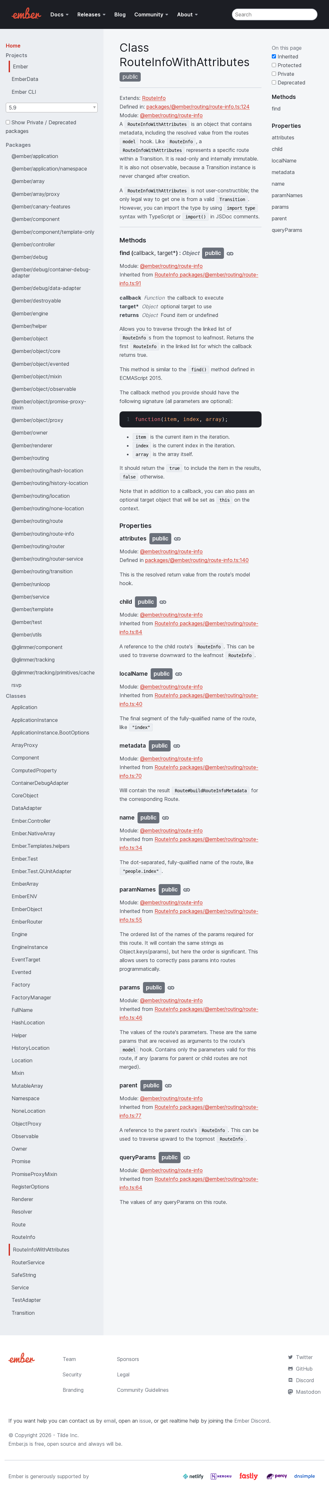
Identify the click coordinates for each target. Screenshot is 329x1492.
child (277, 149)
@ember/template (32, 609)
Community (148, 14)
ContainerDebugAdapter (40, 783)
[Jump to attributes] (177, 538)
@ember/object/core (36, 351)
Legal (123, 1374)
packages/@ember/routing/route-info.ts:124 (198, 106)
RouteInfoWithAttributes (41, 1249)
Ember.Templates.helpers (41, 846)
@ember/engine (30, 313)
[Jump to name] (165, 817)
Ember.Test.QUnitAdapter (41, 871)
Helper (19, 1035)
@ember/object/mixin (37, 376)
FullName (22, 1010)
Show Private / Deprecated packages (41, 126)
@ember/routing (30, 458)
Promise (21, 1161)
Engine (19, 934)
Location (22, 1060)
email (110, 1420)
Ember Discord (251, 1420)
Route (19, 1224)
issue (145, 1420)
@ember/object (30, 338)
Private (285, 74)
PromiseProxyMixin (34, 1174)
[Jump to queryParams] (186, 1157)
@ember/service (30, 596)
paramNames (287, 195)
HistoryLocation (30, 1048)
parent (279, 218)
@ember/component (36, 219)
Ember (20, 66)
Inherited (287, 56)
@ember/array (28, 181)
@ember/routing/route (37, 521)
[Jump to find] (230, 253)
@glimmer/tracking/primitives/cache (53, 672)
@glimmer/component (37, 647)
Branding (73, 1390)
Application (24, 707)
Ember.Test (25, 859)
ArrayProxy (25, 745)
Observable (25, 1136)
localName (284, 160)
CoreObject (25, 795)
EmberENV (24, 896)
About (185, 14)
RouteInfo (23, 1237)
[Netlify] (194, 1479)
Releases (89, 14)
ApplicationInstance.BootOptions (50, 732)
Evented (21, 972)
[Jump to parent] (168, 1085)
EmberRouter (27, 921)
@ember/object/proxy (37, 420)
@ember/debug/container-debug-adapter (51, 272)
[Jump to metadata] (176, 746)
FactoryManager (31, 997)
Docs (57, 14)
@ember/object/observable (44, 389)
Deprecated (291, 82)
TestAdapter (26, 1300)
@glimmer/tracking (33, 659)
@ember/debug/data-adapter (46, 288)
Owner (19, 1148)
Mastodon (308, 1392)
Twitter (304, 1357)
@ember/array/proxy (36, 194)
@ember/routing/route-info (43, 534)
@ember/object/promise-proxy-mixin (49, 404)
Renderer (22, 1199)
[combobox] (52, 107)
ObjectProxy (26, 1123)
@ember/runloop (31, 584)
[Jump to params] (171, 987)
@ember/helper (29, 326)
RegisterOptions (30, 1186)
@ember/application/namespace (49, 168)
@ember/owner (30, 432)
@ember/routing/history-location (50, 483)
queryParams (287, 230)
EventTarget (26, 959)
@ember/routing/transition (42, 571)
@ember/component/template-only (53, 232)
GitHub (304, 1368)
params (280, 207)
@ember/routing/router (38, 546)
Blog (120, 14)
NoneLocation (28, 1111)
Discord (305, 1380)
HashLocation (28, 1022)
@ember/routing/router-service (47, 559)
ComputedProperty (34, 770)
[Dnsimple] (304, 1479)
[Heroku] (222, 1479)
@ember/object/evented (40, 364)
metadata (283, 172)
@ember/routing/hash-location (47, 470)
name (278, 183)
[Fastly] (250, 1479)
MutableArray (27, 1086)
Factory (21, 984)
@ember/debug (30, 257)
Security (72, 1374)
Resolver (22, 1211)
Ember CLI (24, 92)
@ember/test (27, 622)
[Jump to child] (163, 602)
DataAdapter (27, 808)
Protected (289, 65)
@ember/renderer (32, 445)
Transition (23, 1313)
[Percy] (277, 1479)
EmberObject (27, 909)
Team (69, 1359)
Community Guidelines (143, 1390)
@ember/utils (27, 634)
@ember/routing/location (41, 496)
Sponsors (128, 1359)
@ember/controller (33, 244)
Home (13, 45)
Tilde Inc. (68, 1435)
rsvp (17, 685)
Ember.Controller (31, 821)
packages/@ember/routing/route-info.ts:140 (197, 560)
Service (20, 1287)
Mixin (18, 1073)
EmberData (25, 79)
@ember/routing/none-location (48, 508)
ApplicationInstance (35, 720)
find (276, 108)
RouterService (28, 1262)
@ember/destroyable (36, 300)
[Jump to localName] (178, 674)
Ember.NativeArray (33, 833)
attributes (283, 137)
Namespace (26, 1098)
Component (25, 757)
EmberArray (25, 884)
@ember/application (35, 156)
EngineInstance (30, 947)
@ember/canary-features (41, 206)
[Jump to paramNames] (186, 889)
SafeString (24, 1275)
